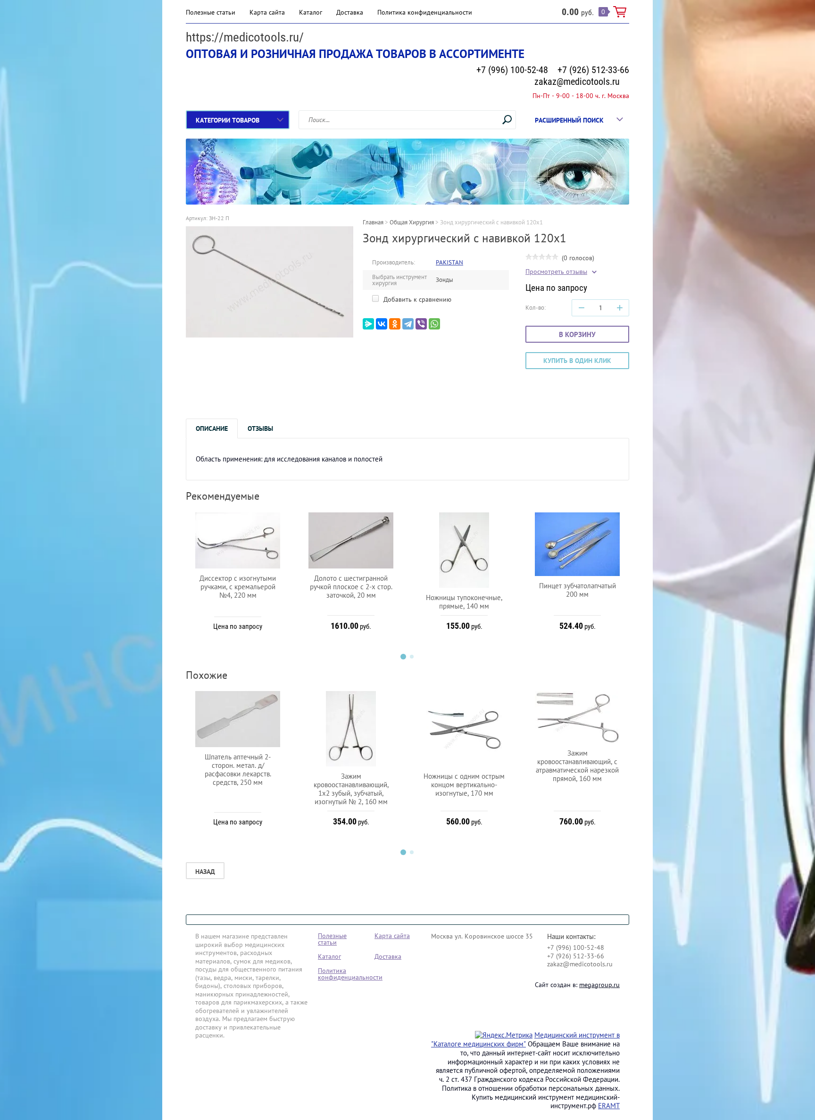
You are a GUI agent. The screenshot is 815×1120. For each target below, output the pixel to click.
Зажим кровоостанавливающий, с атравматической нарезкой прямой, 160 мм (577, 766)
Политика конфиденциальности (424, 12)
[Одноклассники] (394, 323)
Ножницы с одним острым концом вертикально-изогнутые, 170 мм (464, 785)
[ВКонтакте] (381, 323)
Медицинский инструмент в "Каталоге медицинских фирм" (525, 1039)
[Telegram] (408, 323)
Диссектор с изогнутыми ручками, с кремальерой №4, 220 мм (238, 587)
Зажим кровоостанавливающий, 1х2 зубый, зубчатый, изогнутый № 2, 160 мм (351, 789)
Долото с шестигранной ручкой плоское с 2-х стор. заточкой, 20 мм (351, 587)
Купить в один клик (577, 360)
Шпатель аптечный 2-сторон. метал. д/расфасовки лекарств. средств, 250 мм (238, 769)
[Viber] (421, 323)
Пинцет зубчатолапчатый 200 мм (577, 590)
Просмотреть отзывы (556, 272)
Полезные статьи (210, 12)
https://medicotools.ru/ (245, 37)
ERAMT (609, 1105)
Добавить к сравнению (416, 299)
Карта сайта (267, 12)
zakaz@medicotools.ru (577, 81)
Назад (205, 871)
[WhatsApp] (434, 323)
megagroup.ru (599, 984)
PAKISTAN (449, 262)
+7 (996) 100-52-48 (512, 69)
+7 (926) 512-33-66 (593, 69)
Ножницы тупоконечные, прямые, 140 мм (464, 601)
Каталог (310, 12)
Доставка (349, 12)
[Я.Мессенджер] (368, 323)
